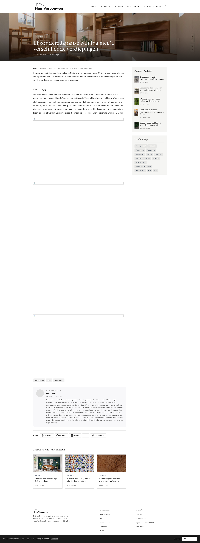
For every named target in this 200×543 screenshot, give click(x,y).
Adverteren (140, 527)
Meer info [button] (54, 539)
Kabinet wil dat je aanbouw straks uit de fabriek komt (151, 89)
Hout (149, 170)
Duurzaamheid (140, 162)
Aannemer (139, 158)
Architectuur (133, 6)
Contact (139, 514)
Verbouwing (140, 150)
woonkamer (59, 380)
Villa (155, 170)
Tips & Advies (105, 6)
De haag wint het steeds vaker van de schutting (150, 100)
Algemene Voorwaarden (145, 523)
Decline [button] (177, 539)
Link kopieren (99, 435)
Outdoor (147, 6)
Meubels (156, 158)
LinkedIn (76, 435)
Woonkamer (151, 150)
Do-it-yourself (141, 146)
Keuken (147, 158)
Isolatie (149, 154)
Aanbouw (158, 154)
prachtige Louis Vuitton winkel (75, 94)
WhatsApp (48, 435)
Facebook (62, 435)
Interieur (119, 6)
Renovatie (152, 146)
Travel (158, 6)
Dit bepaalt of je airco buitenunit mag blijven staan (152, 78)
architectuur (39, 380)
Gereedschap (140, 170)
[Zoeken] (166, 6)
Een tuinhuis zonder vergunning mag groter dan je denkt (152, 112)
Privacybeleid (141, 518)
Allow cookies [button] (189, 539)
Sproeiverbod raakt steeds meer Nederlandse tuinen (150, 124)
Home (93, 6)
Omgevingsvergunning (143, 166)
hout (49, 380)
